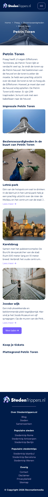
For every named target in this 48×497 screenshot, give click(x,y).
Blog (24, 417)
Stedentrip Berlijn (24, 442)
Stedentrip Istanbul (24, 453)
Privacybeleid (24, 479)
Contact (24, 472)
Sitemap (24, 482)
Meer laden (11, 330)
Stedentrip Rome (24, 435)
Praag (17, 23)
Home (8, 23)
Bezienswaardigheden (33, 23)
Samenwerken (24, 424)
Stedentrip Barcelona (24, 457)
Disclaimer (24, 475)
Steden (24, 420)
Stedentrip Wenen (24, 460)
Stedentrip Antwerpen (24, 439)
